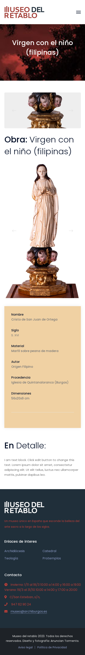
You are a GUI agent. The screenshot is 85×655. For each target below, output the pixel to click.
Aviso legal (25, 647)
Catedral (49, 551)
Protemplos (51, 558)
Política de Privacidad (52, 647)
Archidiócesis (14, 551)
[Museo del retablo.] (24, 12)
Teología (11, 558)
